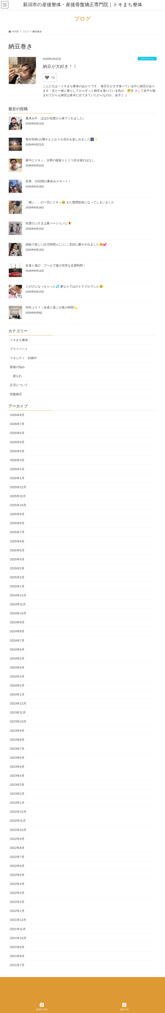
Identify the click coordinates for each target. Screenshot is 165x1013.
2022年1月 (17, 911)
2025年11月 (18, 496)
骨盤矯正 (16, 394)
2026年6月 (17, 433)
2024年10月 (18, 613)
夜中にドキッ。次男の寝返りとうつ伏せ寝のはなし (60, 160)
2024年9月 (17, 622)
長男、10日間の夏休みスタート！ (48, 181)
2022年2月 (17, 902)
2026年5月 (17, 442)
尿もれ (17, 376)
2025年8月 (17, 523)
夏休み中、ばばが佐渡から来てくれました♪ (55, 118)
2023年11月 (18, 712)
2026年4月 (17, 451)
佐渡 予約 (124, 1009)
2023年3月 (17, 784)
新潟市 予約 (41, 1009)
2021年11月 (18, 929)
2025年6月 (17, 541)
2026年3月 (17, 460)
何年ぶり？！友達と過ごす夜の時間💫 (51, 307)
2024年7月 (17, 640)
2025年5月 (17, 550)
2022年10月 (18, 830)
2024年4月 (17, 667)
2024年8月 (17, 631)
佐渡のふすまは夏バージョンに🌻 (48, 223)
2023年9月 (17, 730)
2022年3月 (17, 893)
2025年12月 (18, 487)
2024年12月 (18, 595)
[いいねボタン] (47, 77)
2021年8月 (17, 956)
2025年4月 (17, 559)
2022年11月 (18, 820)
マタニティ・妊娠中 (23, 358)
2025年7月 (17, 532)
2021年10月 (18, 938)
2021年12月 (18, 920)
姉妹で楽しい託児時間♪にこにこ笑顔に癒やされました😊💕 (66, 244)
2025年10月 (18, 505)
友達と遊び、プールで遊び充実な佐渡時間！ (56, 265)
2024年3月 (17, 676)
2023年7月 (17, 748)
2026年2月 (17, 469)
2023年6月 (17, 757)
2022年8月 (17, 848)
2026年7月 (17, 424)
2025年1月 (17, 586)
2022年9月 (17, 839)
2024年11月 (18, 604)
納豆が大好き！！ (60, 66)
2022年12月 (18, 811)
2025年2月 (17, 577)
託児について (19, 385)
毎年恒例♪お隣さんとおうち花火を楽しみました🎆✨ (62, 139)
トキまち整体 (19, 340)
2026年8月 (17, 415)
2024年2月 (17, 685)
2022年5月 (17, 875)
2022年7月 (17, 857)
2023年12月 (18, 703)
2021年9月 (17, 947)
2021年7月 (17, 965)
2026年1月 (17, 478)
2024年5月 (17, 658)
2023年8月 (17, 739)
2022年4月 (17, 884)
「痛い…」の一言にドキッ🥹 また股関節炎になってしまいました (70, 202)
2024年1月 (17, 694)
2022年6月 (17, 866)
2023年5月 (17, 766)
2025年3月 (17, 568)
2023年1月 (17, 802)
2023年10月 (18, 721)
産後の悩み (17, 367)
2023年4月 (17, 775)
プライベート (147, 58)
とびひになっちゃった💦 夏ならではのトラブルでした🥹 (64, 286)
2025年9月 (17, 514)
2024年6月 (17, 649)
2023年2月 (17, 793)
